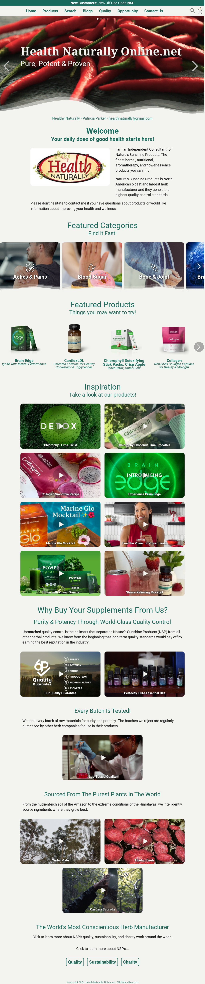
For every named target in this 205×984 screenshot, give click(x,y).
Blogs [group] (86, 10)
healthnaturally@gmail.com (129, 118)
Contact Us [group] (152, 10)
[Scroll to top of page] (195, 977)
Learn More (35, 80)
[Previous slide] (10, 66)
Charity (129, 962)
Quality (73, 962)
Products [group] (48, 10)
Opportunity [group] (126, 10)
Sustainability (100, 962)
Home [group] (29, 10)
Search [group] (69, 10)
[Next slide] (195, 66)
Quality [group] (103, 10)
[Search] (190, 11)
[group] (30, 266)
